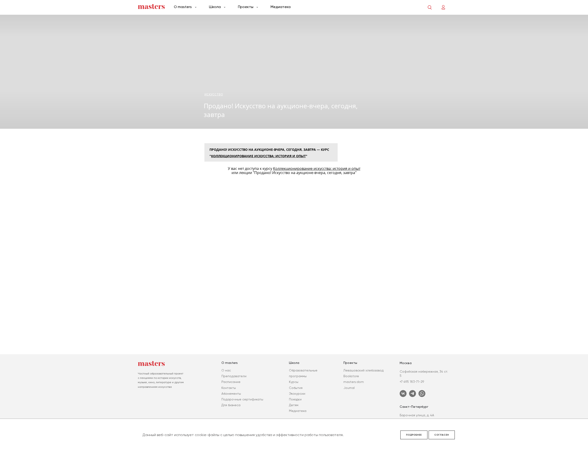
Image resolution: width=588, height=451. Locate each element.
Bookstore (351, 376)
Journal (349, 388)
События (295, 388)
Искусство (213, 94)
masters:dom (353, 382)
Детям (293, 405)
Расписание (230, 382)
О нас (226, 370)
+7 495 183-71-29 (412, 381)
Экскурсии (297, 393)
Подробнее (414, 435)
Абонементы (231, 393)
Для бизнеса (230, 405)
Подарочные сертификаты (242, 399)
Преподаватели (233, 376)
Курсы (293, 382)
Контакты (228, 388)
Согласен (441, 435)
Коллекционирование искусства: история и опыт (258, 156)
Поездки (295, 399)
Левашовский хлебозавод (363, 370)
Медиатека (281, 7)
